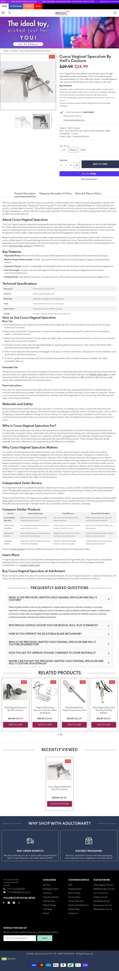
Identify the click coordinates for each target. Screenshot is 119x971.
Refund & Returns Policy (88, 194)
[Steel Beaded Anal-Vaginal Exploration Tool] (74, 691)
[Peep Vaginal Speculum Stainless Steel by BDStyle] (103, 691)
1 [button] (58, 734)
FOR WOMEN (15, 6)
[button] (2, 82)
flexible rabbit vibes (98, 375)
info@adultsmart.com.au (21, 892)
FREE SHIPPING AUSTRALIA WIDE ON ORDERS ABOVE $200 (68, 1)
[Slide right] (114, 845)
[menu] (3, 12)
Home (5, 51)
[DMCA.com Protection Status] (59, 959)
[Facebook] (3, 902)
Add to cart (100, 164)
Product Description (25, 194)
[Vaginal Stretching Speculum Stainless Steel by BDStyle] (44, 691)
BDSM (38, 6)
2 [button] (61, 734)
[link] (77, 165)
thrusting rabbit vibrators (20, 246)
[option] (28, 82)
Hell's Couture (74, 128)
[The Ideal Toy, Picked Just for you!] (59, 32)
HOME (4, 6)
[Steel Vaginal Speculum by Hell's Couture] (15, 691)
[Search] (9, 12)
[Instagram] (8, 902)
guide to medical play (30, 565)
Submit (44, 938)
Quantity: (64, 160)
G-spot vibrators (17, 549)
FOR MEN (29, 6)
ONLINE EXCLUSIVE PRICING (24, 1)
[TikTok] (14, 902)
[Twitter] (19, 902)
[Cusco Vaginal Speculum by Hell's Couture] (59, 770)
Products (14, 51)
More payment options (89, 179)
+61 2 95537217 (19, 888)
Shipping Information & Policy (55, 194)
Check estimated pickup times (74, 120)
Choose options (59, 804)
